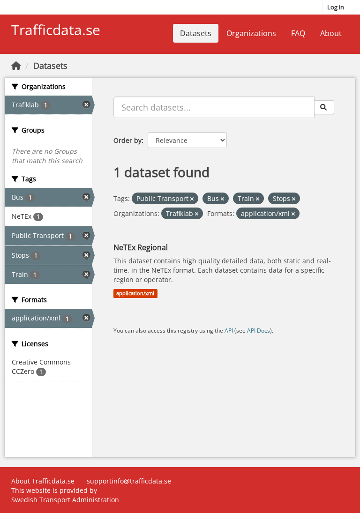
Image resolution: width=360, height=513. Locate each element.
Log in (335, 7)
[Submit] (324, 107)
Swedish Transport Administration (65, 499)
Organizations (251, 33)
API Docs (258, 330)
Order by (127, 140)
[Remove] (192, 198)
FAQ (298, 33)
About (331, 33)
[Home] (16, 65)
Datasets (195, 33)
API (229, 330)
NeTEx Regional (140, 247)
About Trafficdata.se (43, 480)
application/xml (135, 293)
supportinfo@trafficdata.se (129, 480)
